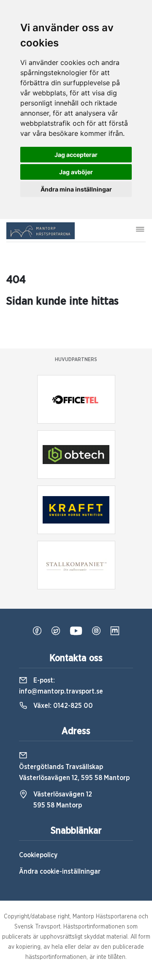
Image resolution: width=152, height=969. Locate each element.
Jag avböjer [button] (76, 171)
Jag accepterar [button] (76, 154)
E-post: (61, 686)
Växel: (62, 705)
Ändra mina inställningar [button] (76, 189)
